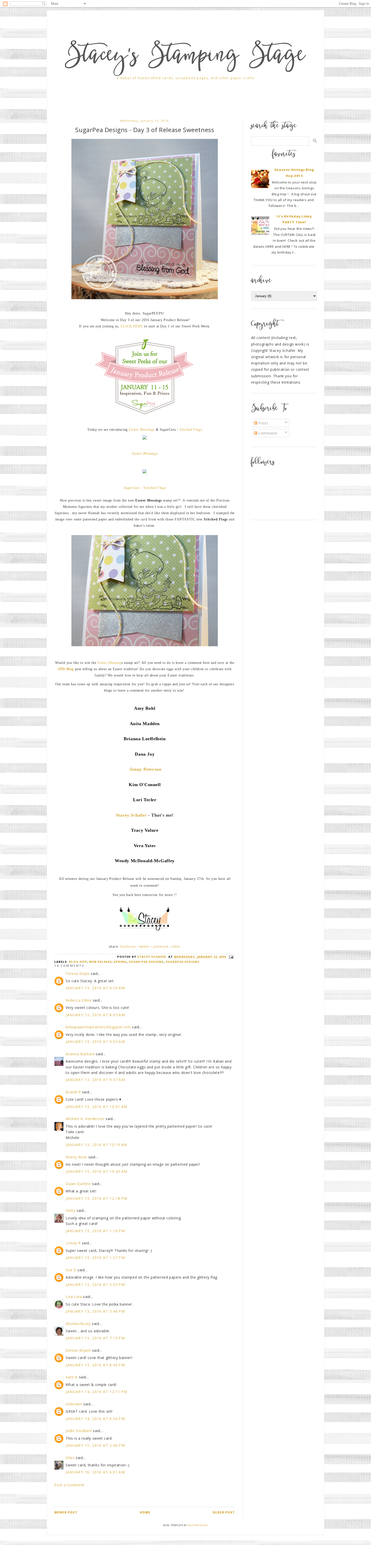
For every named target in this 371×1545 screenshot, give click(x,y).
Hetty (70, 1210)
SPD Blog (66, 669)
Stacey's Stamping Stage (185, 56)
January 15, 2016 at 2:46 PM (95, 1445)
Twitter (144, 946)
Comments (267, 433)
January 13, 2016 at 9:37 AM (95, 1079)
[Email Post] (231, 957)
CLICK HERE (132, 326)
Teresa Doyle (77, 973)
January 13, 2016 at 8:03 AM (95, 1014)
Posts (263, 423)
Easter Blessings (141, 429)
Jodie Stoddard (79, 1430)
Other (176, 946)
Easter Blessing (109, 663)
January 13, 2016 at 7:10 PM (95, 1338)
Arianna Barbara (80, 1054)
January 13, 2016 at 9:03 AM (95, 1041)
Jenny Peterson (145, 769)
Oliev (70, 1457)
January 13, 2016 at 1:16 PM (95, 1230)
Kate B (72, 1377)
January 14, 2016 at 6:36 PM (95, 1418)
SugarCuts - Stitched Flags (145, 488)
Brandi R (73, 1092)
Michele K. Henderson (85, 1118)
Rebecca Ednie (78, 1000)
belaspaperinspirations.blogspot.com (98, 1027)
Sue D (71, 1270)
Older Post (224, 1512)
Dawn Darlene (78, 1183)
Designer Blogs (198, 1525)
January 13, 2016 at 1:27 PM (95, 1257)
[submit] (315, 141)
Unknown (74, 1404)
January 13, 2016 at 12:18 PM (96, 1198)
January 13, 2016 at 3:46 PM (95, 1311)
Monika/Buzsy (78, 1323)
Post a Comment (69, 1484)
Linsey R (73, 1243)
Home (145, 1512)
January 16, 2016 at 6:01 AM (95, 1472)
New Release (100, 962)
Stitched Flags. (191, 429)
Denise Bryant (78, 1350)
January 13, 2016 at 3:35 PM (95, 1284)
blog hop (78, 962)
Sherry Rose (76, 1157)
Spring (120, 962)
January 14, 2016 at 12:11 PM (96, 1391)
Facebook (128, 946)
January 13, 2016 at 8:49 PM (95, 1365)
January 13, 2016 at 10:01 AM (96, 1106)
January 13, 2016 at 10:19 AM (96, 1144)
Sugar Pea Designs (146, 962)
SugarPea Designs (182, 962)
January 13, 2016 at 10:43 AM (96, 1171)
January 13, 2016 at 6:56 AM (95, 987)
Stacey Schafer (131, 815)
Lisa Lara (74, 1296)
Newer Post (65, 1512)
